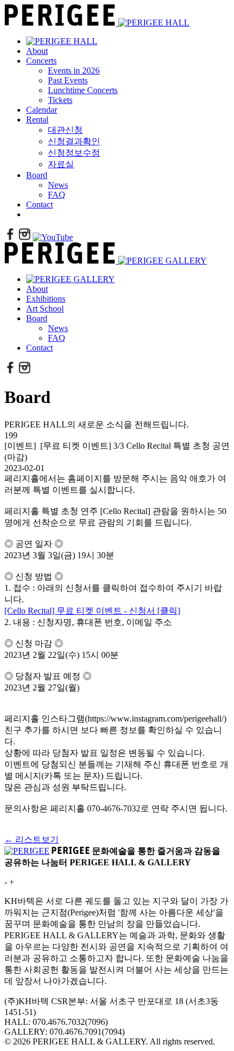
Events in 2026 (74, 70)
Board (36, 175)
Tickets (60, 100)
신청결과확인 (74, 141)
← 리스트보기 (31, 839)
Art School (45, 308)
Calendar (41, 109)
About (37, 51)
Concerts (41, 60)
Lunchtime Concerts (83, 90)
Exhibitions (45, 298)
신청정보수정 (74, 152)
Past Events (68, 80)
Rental (37, 119)
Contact (39, 204)
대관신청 (65, 130)
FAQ (56, 194)
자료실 (61, 164)
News (58, 185)
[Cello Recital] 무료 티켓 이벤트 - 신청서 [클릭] (92, 610)
